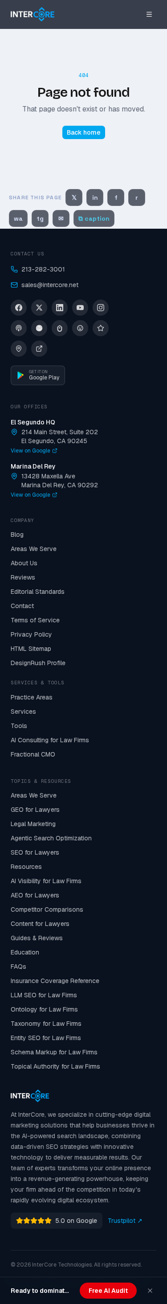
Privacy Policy (31, 634)
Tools (19, 726)
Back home (84, 132)
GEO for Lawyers (35, 810)
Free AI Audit (108, 1291)
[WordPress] (80, 328)
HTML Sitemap (31, 649)
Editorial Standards (38, 592)
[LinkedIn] (60, 308)
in (95, 197)
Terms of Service (35, 620)
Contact (22, 606)
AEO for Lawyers (35, 895)
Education (25, 952)
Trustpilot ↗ (125, 1221)
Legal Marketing (33, 824)
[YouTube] (80, 308)
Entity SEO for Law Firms (46, 1038)
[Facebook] (19, 308)
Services (23, 712)
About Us (24, 563)
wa (18, 218)
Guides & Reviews (37, 938)
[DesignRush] (39, 349)
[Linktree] (60, 328)
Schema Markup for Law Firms (54, 1052)
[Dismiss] (150, 1290)
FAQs (18, 967)
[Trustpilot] (101, 328)
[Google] (19, 349)
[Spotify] (39, 328)
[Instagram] (101, 308)
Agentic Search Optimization (51, 838)
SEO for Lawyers (35, 852)
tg (40, 218)
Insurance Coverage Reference (55, 981)
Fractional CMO (33, 754)
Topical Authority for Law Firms (55, 1066)
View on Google (30, 450)
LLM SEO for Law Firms (44, 995)
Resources (26, 867)
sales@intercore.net (49, 285)
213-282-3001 (43, 269)
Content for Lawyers (40, 924)
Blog (17, 535)
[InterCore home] (32, 14)
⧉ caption (94, 218)
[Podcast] (19, 328)
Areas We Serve (34, 549)
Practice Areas (32, 697)
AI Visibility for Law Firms (46, 881)
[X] (39, 308)
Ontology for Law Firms (44, 1009)
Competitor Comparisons (47, 909)
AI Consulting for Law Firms (50, 740)
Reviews (23, 577)
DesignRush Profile (38, 663)
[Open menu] (149, 14)
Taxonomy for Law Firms (46, 1024)
